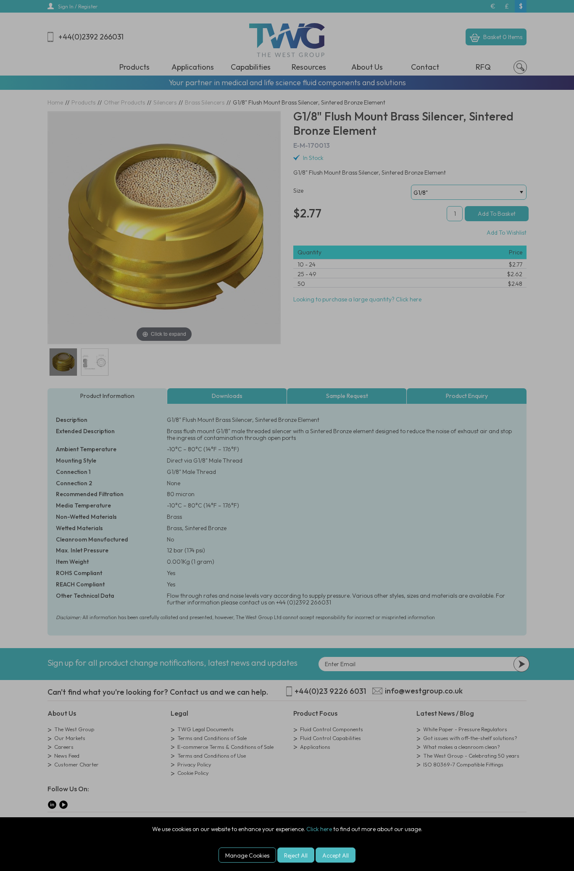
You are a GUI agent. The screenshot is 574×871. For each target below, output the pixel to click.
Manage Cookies (247, 855)
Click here (319, 829)
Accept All (335, 855)
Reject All (296, 855)
